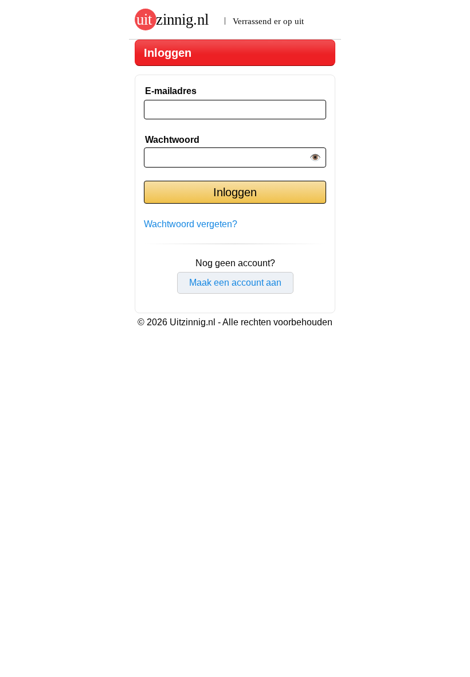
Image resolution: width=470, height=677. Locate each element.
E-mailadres (171, 91)
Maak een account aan (235, 282)
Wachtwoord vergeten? (190, 224)
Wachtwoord (172, 140)
